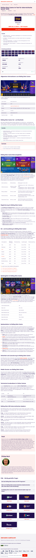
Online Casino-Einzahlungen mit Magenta (9, 268)
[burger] (34, 1)
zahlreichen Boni (26, 176)
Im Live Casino (15, 300)
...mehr (34, 14)
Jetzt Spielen (18, 29)
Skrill (2, 249)
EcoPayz (3, 256)
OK (25, 555)
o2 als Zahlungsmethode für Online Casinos (9, 269)
